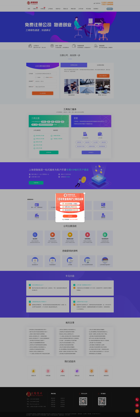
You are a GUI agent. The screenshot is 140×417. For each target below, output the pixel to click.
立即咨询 (70, 216)
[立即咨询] (70, 203)
